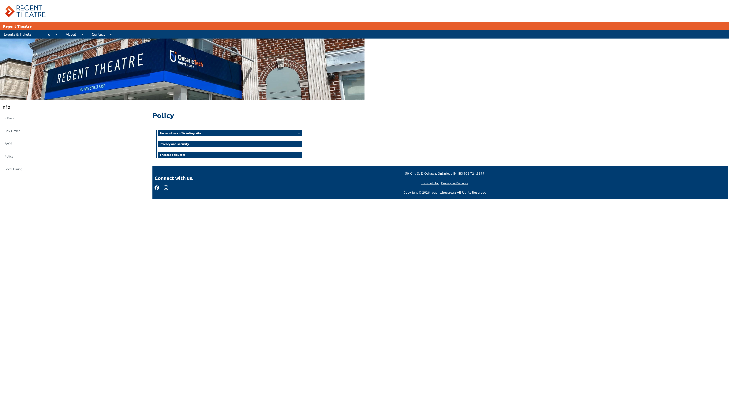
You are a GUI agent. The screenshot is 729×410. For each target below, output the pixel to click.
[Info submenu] (56, 34)
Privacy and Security (454, 183)
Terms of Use (430, 183)
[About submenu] (82, 34)
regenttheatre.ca (443, 192)
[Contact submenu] (111, 34)
